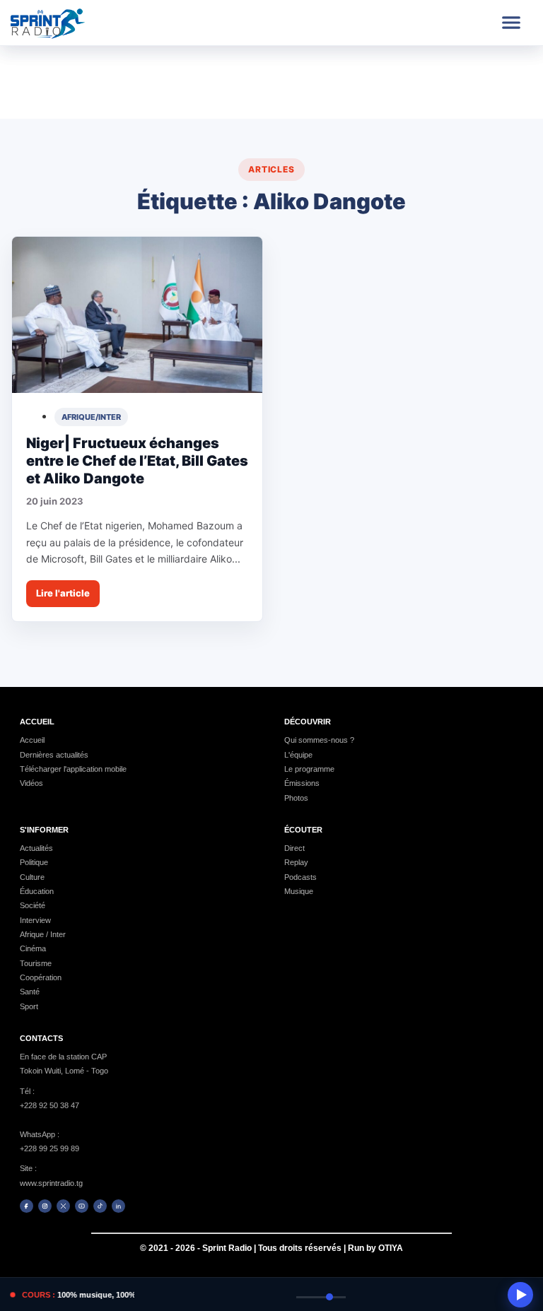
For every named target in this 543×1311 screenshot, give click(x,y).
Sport (29, 1006)
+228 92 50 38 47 (49, 1105)
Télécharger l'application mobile (73, 769)
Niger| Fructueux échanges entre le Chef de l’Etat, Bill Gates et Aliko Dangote (137, 461)
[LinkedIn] (118, 1206)
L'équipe (298, 755)
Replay (296, 862)
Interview (35, 920)
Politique (34, 862)
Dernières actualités (54, 755)
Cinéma (33, 948)
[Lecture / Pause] (520, 1294)
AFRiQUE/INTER (91, 417)
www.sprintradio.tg (51, 1183)
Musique (298, 891)
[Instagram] (45, 1206)
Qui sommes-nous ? (319, 740)
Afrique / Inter (43, 934)
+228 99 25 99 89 (49, 1148)
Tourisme (36, 963)
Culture (32, 877)
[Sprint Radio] (61, 22)
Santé (30, 991)
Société (32, 905)
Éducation (37, 891)
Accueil (32, 740)
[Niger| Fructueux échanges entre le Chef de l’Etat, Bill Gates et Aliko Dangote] (137, 315)
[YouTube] (81, 1206)
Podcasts (300, 877)
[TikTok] (100, 1206)
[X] (63, 1206)
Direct (294, 848)
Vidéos (31, 783)
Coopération (41, 977)
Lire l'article (63, 593)
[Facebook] (26, 1206)
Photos (296, 798)
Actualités (36, 848)
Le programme (309, 769)
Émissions (302, 783)
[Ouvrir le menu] (511, 22)
